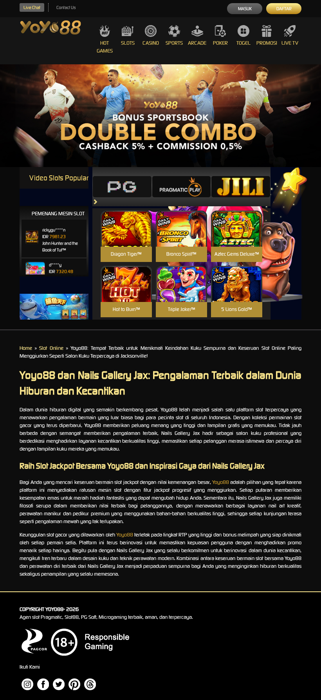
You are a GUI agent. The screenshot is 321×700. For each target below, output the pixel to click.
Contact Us (66, 7)
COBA (126, 219)
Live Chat (31, 7)
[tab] (122, 186)
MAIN (126, 237)
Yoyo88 (220, 482)
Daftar (284, 8)
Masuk (245, 8)
